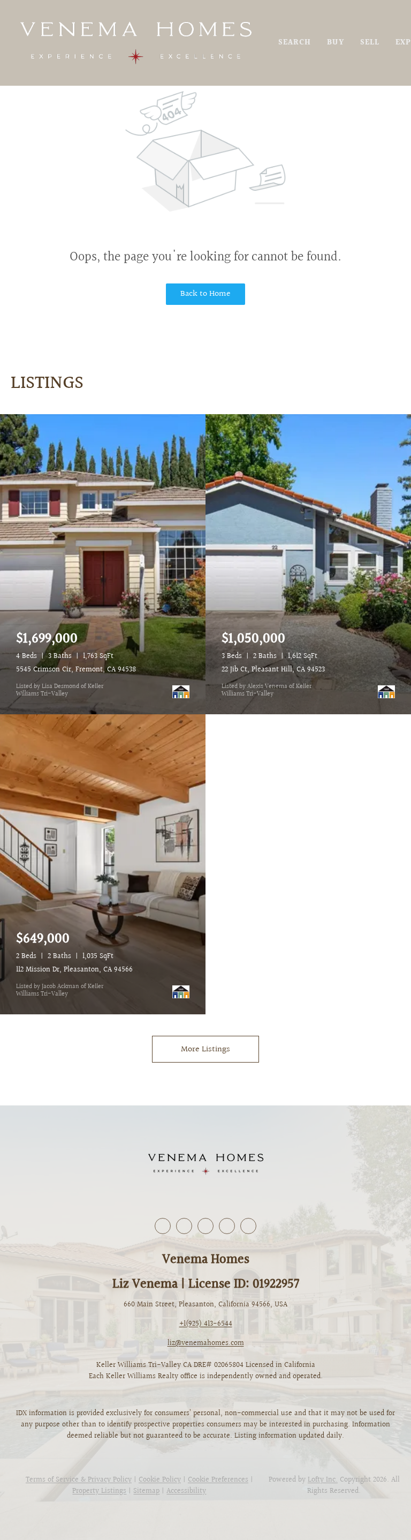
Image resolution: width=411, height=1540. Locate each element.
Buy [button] (335, 43)
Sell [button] (369, 43)
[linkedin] (184, 1226)
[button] (135, 43)
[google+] (248, 1226)
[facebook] (163, 1226)
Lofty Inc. (323, 1480)
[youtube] (227, 1226)
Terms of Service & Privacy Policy (79, 1480)
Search (294, 43)
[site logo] (205, 1164)
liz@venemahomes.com (206, 1343)
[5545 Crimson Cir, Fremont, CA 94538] (103, 564)
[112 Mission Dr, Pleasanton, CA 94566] (103, 864)
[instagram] (205, 1226)
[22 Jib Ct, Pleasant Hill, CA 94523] (308, 564)
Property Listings (99, 1491)
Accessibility (186, 1491)
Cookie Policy (160, 1480)
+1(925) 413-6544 (205, 1324)
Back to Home (205, 294)
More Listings (205, 1049)
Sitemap (146, 1491)
